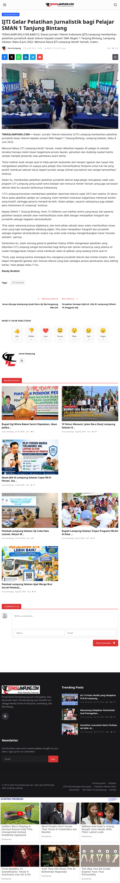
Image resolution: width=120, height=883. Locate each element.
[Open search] (115, 4)
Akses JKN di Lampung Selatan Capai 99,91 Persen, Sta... (26, 479)
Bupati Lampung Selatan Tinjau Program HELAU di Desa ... (90, 532)
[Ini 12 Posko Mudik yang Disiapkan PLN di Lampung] (70, 699)
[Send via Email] (40, 57)
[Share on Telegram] (33, 57)
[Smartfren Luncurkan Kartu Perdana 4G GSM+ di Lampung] (70, 729)
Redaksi (112, 783)
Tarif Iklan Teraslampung (94, 789)
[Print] (115, 57)
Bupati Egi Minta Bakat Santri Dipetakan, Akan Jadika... (29, 426)
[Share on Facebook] (5, 57)
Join (53, 759)
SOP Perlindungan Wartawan (77, 786)
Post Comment (103, 643)
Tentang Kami (99, 783)
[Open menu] (4, 4)
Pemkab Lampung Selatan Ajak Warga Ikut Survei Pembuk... (27, 586)
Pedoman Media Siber (105, 786)
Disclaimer (74, 789)
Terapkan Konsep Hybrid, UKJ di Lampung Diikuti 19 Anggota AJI (89, 306)
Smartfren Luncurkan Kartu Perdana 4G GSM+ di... (98, 727)
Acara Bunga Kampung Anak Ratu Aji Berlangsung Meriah (30, 306)
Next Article (68, 299)
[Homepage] (60, 4)
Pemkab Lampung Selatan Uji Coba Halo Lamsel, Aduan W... (25, 532)
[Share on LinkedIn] (26, 57)
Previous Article (49, 299)
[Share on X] (12, 57)
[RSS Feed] (22, 361)
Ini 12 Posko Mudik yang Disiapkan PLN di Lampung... (98, 697)
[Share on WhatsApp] (19, 57)
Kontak (112, 789)
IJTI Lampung (18, 282)
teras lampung (27, 353)
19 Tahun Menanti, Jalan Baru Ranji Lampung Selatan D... (88, 426)
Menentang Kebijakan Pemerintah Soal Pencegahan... (97, 712)
